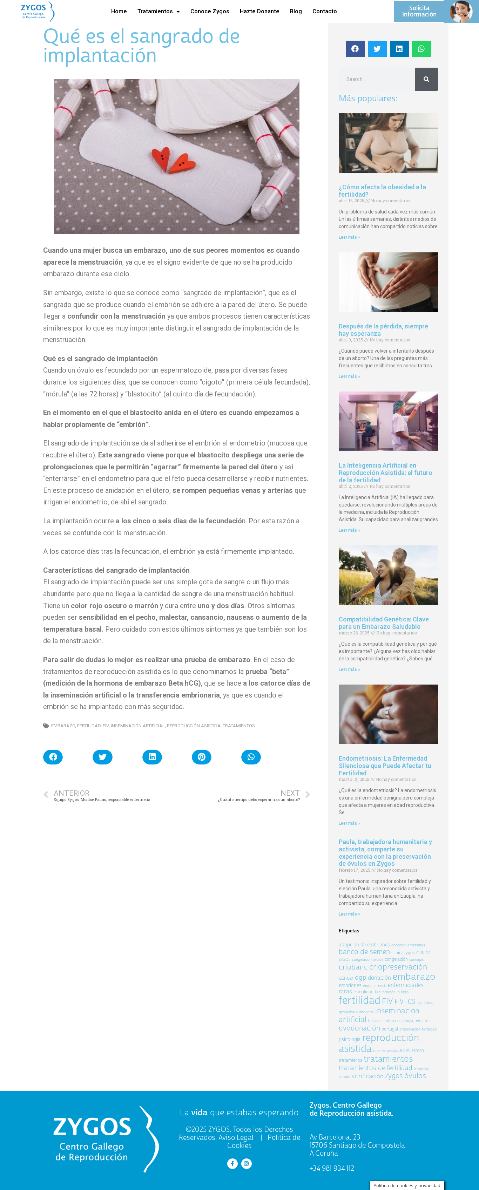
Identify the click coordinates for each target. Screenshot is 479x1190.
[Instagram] (246, 1163)
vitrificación (368, 1076)
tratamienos (350, 1060)
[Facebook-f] (232, 1163)
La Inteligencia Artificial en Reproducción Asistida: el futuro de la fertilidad (385, 472)
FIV (106, 725)
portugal (390, 1029)
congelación (396, 959)
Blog (296, 11)
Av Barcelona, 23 (335, 1137)
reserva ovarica (386, 1050)
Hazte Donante (259, 11)
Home (119, 11)
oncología (405, 1021)
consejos (416, 959)
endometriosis (374, 985)
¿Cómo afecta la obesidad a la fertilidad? (382, 190)
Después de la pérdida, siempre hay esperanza (383, 329)
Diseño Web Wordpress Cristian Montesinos (95, 1181)
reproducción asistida (194, 725)
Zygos (394, 1076)
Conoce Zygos (209, 11)
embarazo (63, 725)
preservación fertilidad (418, 1029)
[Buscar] (426, 79)
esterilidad (363, 992)
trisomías (421, 1069)
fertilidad (89, 725)
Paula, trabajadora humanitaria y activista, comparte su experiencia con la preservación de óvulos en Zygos (385, 852)
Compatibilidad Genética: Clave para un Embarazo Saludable (384, 623)
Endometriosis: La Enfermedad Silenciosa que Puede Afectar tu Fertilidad (385, 765)
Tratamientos (155, 11)
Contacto (324, 11)
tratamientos (239, 725)
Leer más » (349, 237)
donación (379, 977)
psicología (350, 1039)
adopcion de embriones (364, 944)
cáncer (346, 978)
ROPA (405, 1050)
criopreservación (398, 967)
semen (417, 1050)
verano (344, 1077)
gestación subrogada (356, 1012)
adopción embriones (408, 945)
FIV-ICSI (405, 1001)
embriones (350, 985)
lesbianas (375, 1021)
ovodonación (359, 1028)
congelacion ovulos (367, 959)
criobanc (353, 967)
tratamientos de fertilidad (375, 1067)
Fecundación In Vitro (392, 992)
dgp (360, 977)
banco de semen (364, 952)
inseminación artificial (138, 725)
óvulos (415, 1076)
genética (425, 1002)
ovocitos (422, 1021)
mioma (390, 1021)
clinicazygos (403, 953)
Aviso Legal (236, 1137)
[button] (53, 757)
